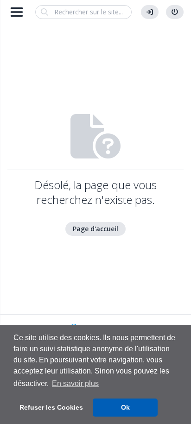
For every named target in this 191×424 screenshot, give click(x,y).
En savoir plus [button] (75, 383)
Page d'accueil (95, 228)
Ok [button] (125, 407)
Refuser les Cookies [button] (51, 407)
